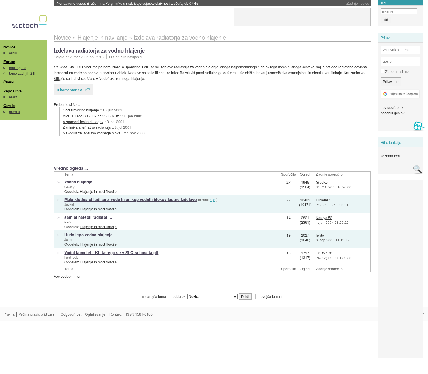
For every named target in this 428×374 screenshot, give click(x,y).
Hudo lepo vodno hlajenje (88, 234)
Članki (8, 82)
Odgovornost (71, 314)
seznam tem (390, 155)
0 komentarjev (69, 89)
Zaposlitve (12, 91)
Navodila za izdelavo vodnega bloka (92, 132)
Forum (9, 61)
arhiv (13, 52)
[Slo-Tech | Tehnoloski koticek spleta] (30, 23)
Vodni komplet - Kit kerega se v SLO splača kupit (111, 252)
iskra (67, 222)
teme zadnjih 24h (22, 73)
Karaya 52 (324, 217)
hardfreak (71, 257)
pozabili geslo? (393, 112)
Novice (9, 47)
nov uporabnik (392, 107)
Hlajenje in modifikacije (98, 191)
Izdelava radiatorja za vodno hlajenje (99, 50)
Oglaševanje (95, 314)
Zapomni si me (396, 71)
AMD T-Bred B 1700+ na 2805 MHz (91, 115)
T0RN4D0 (324, 252)
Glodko (322, 182)
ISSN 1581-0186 (139, 314)
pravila (14, 111)
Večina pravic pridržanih (38, 314)
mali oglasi (17, 67)
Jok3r (68, 239)
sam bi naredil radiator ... (88, 217)
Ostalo (9, 105)
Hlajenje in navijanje (125, 56)
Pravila (9, 314)
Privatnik (323, 199)
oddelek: (180, 296)
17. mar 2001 (78, 56)
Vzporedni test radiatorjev (83, 121)
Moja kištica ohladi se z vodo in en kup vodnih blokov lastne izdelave (130, 199)
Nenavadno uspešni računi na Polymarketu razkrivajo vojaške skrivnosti (127, 3)
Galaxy (69, 186)
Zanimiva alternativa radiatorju (87, 127)
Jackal (69, 204)
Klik (57, 78)
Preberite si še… (67, 104)
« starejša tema (154, 296)
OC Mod (60, 66)
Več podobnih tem (68, 276)
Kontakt (115, 314)
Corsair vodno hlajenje (81, 109)
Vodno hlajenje (78, 182)
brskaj (14, 96)
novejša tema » (271, 296)
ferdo (320, 235)
